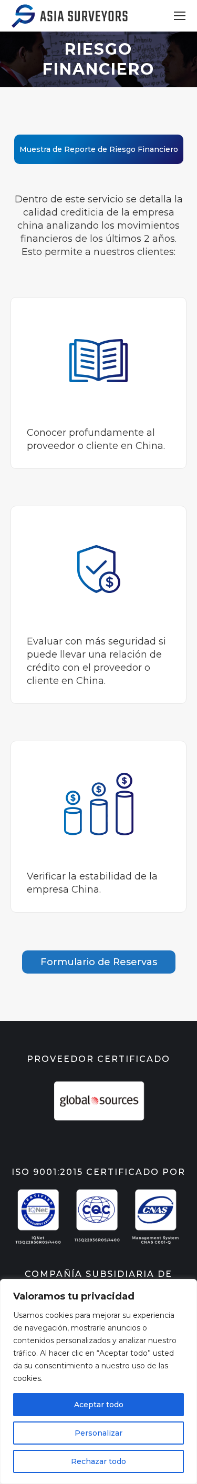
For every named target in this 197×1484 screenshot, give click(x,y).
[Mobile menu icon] (179, 16)
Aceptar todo (98, 1404)
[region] (98, 1381)
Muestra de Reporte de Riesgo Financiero (98, 149)
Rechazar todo (98, 1461)
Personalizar (98, 1433)
